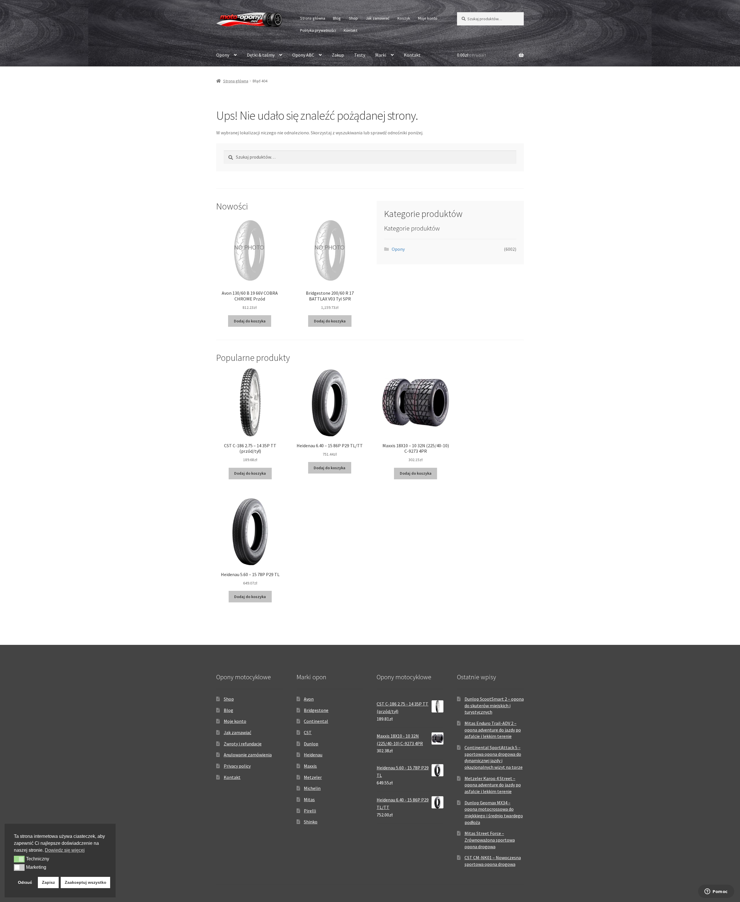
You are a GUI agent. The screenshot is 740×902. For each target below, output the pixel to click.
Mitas (309, 799)
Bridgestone (316, 710)
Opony (222, 55)
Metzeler (313, 777)
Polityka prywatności (318, 30)
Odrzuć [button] (25, 882)
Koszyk (403, 18)
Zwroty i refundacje (243, 744)
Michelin (312, 788)
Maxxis (310, 766)
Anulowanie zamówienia (248, 755)
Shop (353, 18)
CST (308, 732)
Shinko (310, 822)
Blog (337, 18)
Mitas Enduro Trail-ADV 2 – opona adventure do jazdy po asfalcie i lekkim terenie (493, 729)
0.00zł (471, 55)
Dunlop (311, 744)
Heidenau (313, 755)
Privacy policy (237, 766)
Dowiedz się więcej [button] (65, 850)
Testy (359, 55)
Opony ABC (303, 55)
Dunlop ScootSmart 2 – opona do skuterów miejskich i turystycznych (494, 705)
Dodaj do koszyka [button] (250, 321)
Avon (309, 699)
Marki (380, 55)
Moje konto (427, 18)
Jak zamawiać (377, 18)
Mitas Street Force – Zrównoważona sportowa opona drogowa (490, 839)
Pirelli (310, 811)
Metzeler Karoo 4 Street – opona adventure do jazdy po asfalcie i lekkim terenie (493, 784)
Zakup (338, 55)
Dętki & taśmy (261, 55)
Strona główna (312, 18)
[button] (19, 859)
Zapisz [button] (48, 882)
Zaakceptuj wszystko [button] (85, 882)
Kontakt (350, 30)
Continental (316, 721)
